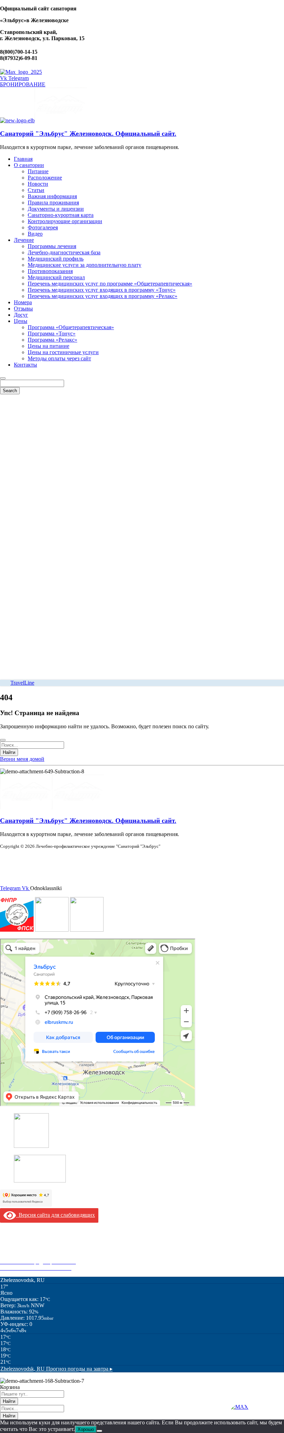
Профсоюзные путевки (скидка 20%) (43, 1255)
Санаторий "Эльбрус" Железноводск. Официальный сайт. (88, 133)
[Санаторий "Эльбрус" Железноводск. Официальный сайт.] (17, 120)
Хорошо (86, 1429)
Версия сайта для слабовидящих (55, 1215)
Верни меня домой (22, 759)
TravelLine (22, 683)
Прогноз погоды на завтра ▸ (56, 1369)
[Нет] (99, 1431)
